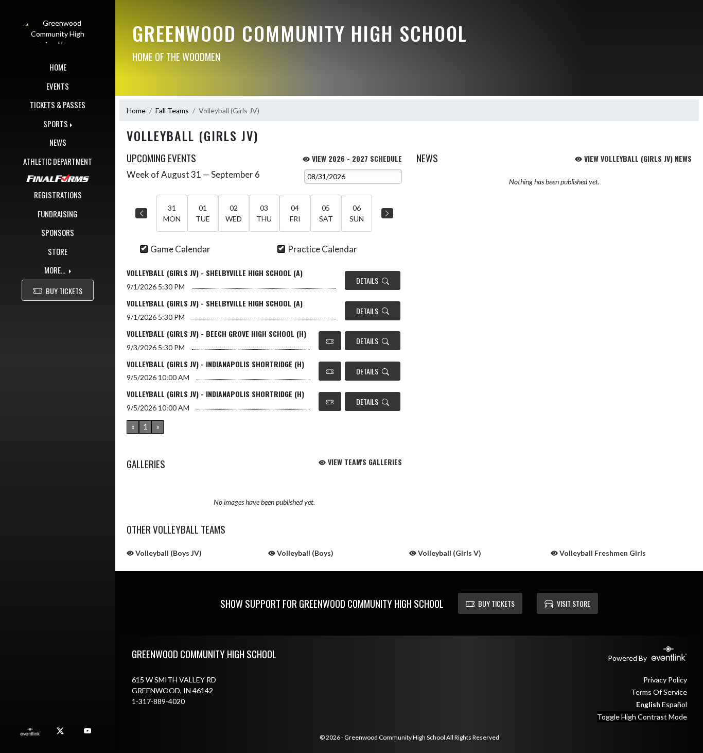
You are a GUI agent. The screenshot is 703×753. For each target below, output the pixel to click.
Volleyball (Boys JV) (168, 553)
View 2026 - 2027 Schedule (356, 158)
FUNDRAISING (58, 213)
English (648, 704)
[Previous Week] (141, 213)
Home (136, 110)
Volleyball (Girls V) (448, 553)
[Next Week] (387, 213)
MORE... (55, 270)
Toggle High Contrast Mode (642, 716)
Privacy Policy (665, 679)
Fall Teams (172, 110)
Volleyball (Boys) (304, 553)
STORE (57, 251)
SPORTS (55, 123)
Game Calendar (180, 249)
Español (674, 704)
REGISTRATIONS (58, 194)
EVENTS (57, 86)
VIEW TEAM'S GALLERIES (364, 461)
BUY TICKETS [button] (64, 290)
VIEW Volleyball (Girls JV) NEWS (637, 158)
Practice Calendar (322, 249)
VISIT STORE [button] (573, 603)
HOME (57, 67)
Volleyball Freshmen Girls (602, 553)
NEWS (57, 142)
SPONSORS (57, 232)
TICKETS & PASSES (57, 104)
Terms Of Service (659, 692)
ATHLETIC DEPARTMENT (57, 161)
